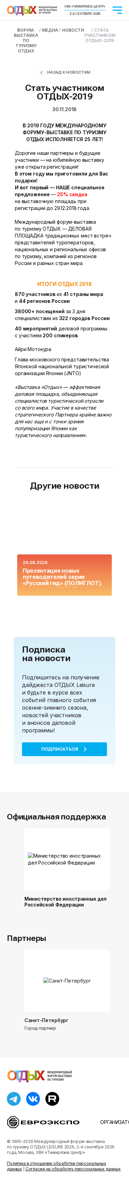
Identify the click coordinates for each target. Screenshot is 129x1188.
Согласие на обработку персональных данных (73, 1168)
